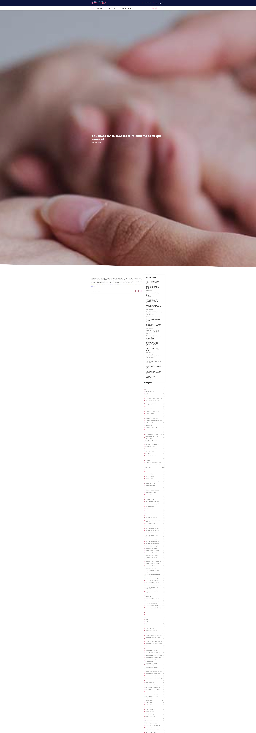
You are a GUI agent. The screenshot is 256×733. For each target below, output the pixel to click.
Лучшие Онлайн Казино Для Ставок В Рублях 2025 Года (152, 282)
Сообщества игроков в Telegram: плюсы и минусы (152, 377)
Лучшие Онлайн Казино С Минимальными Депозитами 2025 (152, 350)
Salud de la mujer (112, 8)
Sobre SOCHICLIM (100, 8)
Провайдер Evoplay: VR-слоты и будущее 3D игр (154, 312)
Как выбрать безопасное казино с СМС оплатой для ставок (153, 355)
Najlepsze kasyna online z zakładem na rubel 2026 (153, 331)
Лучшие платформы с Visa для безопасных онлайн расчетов (153, 372)
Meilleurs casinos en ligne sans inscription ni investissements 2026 (152, 300)
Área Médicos (122, 8)
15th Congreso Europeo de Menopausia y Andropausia (153, 360)
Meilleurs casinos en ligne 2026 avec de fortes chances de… (153, 306)
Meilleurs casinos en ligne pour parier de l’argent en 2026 (152, 287)
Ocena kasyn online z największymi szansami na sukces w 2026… (153, 337)
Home (92, 8)
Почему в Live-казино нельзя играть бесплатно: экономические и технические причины (153, 318)
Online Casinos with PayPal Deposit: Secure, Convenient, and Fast (153, 366)
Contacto (130, 8)
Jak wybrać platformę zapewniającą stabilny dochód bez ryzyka (152, 343)
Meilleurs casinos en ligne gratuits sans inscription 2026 (152, 294)
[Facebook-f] (153, 8)
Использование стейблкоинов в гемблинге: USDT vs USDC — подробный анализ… (153, 325)
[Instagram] (156, 8)
